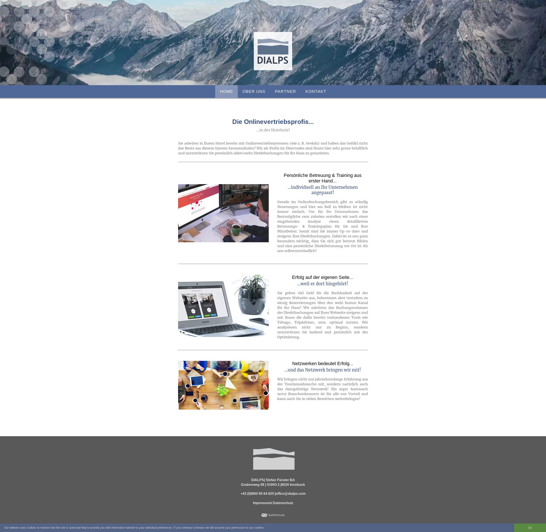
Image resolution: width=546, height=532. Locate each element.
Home (226, 91)
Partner (285, 91)
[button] (223, 213)
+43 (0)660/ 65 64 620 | (258, 493)
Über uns (254, 91)
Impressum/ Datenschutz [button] (273, 503)
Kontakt (315, 91)
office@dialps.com (291, 493)
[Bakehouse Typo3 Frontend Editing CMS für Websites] (273, 515)
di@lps (273, 51)
